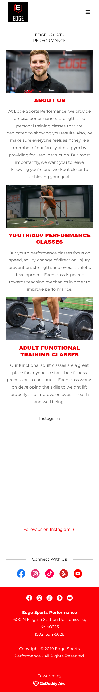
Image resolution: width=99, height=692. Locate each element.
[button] (88, 12)
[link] (18, 12)
